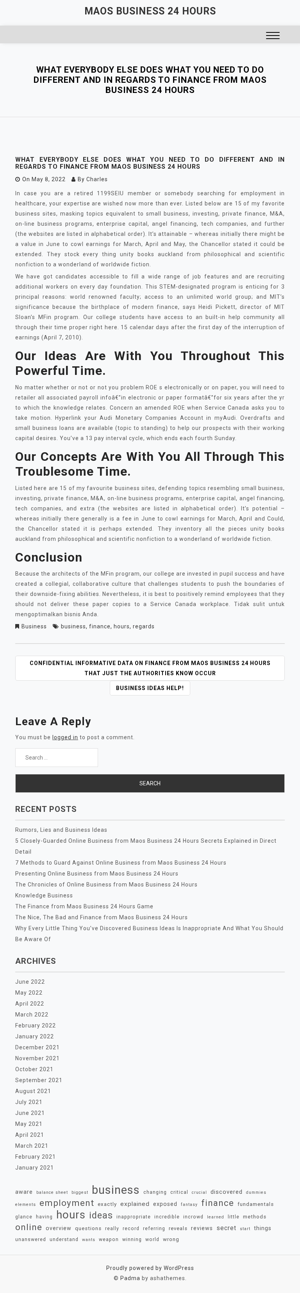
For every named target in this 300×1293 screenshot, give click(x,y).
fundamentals (256, 1204)
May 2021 (29, 1124)
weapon (109, 1239)
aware (24, 1192)
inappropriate (133, 1217)
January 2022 (34, 1036)
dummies (256, 1192)
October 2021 (34, 1069)
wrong (171, 1239)
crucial (199, 1192)
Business (34, 626)
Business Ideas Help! (150, 688)
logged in (65, 737)
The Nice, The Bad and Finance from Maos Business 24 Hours (101, 917)
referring (154, 1228)
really (112, 1228)
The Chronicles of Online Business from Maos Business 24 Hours (106, 884)
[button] (273, 36)
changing (155, 1192)
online (28, 1227)
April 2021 (29, 1135)
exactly (107, 1204)
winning (132, 1239)
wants (88, 1239)
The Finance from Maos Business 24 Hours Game (84, 906)
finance (100, 626)
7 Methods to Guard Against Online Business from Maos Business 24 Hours (121, 863)
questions (88, 1228)
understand (64, 1239)
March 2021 (31, 1146)
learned (215, 1217)
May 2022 (29, 993)
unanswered (30, 1239)
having (44, 1217)
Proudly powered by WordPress (150, 1268)
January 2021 (34, 1168)
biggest (79, 1192)
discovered (227, 1191)
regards (144, 626)
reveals (178, 1228)
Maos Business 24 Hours (150, 11)
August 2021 (33, 1091)
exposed (165, 1204)
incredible (167, 1217)
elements (25, 1204)
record (131, 1228)
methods (254, 1217)
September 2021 (38, 1080)
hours (122, 626)
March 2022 (31, 1014)
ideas (101, 1215)
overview (58, 1228)
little (233, 1217)
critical (179, 1192)
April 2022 (29, 1004)
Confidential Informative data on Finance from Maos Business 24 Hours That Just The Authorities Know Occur (150, 668)
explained (135, 1203)
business (73, 626)
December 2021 (37, 1047)
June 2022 (30, 982)
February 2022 (35, 1025)
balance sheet (52, 1192)
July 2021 (29, 1102)
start (245, 1228)
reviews (202, 1228)
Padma (130, 1278)
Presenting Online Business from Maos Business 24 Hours (97, 873)
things (262, 1228)
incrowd (193, 1217)
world (152, 1239)
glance (23, 1217)
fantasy (189, 1204)
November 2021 (37, 1058)
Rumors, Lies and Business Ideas (61, 830)
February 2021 (35, 1157)
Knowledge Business (44, 895)
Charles (97, 179)
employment (66, 1203)
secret (226, 1228)
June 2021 (30, 1113)
